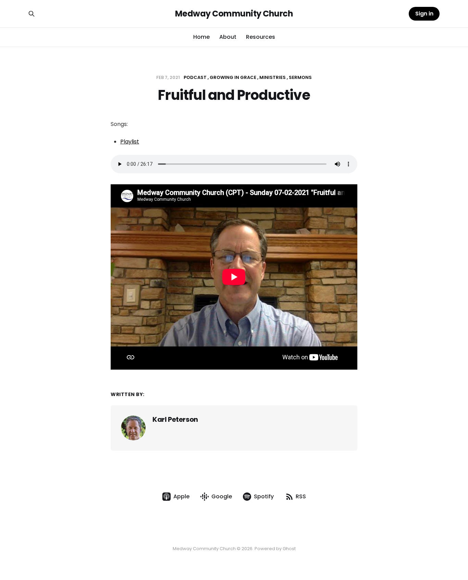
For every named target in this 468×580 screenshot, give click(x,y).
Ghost (289, 548)
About (227, 37)
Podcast (195, 77)
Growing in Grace (233, 77)
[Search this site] (31, 14)
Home (201, 37)
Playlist (129, 142)
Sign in (424, 14)
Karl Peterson (175, 419)
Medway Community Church (234, 14)
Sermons (300, 77)
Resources (260, 37)
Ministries (272, 77)
